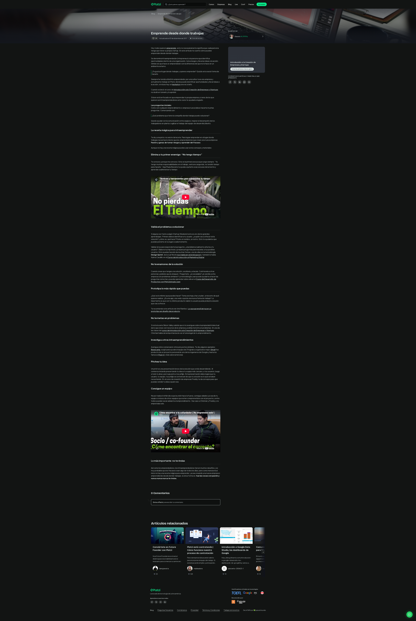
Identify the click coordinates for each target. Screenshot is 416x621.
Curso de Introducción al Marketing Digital (185, 257)
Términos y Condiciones (211, 610)
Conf (243, 4)
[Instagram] (160, 602)
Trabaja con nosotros (231, 610)
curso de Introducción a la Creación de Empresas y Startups (188, 330)
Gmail (212, 349)
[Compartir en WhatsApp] (244, 82)
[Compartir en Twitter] (235, 82)
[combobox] (184, 4)
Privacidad (194, 610)
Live (236, 4)
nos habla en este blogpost (189, 255)
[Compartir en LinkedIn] (240, 82)
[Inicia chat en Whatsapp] (409, 614)
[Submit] (166, 4)
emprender (171, 48)
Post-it (161, 355)
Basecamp (155, 349)
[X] (156, 602)
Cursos (211, 4)
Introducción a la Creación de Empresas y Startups (196, 89)
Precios (251, 4)
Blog (230, 4)
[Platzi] (156, 4)
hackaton (176, 84)
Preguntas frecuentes (165, 610)
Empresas (221, 4)
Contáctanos (182, 610)
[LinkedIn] (165, 602)
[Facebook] (152, 602)
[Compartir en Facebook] (230, 82)
